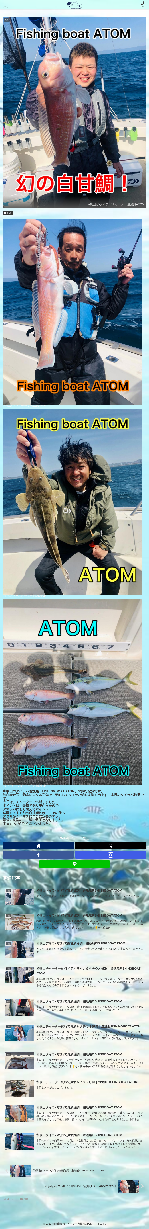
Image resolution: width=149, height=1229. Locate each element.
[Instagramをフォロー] (110, 855)
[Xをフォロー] (110, 845)
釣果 (9, 213)
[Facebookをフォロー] (38, 855)
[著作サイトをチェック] (38, 845)
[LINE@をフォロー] (74, 864)
